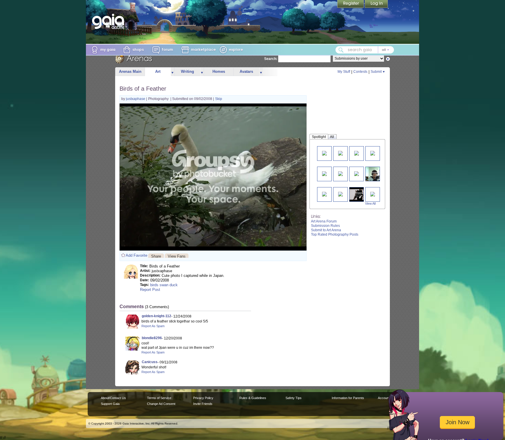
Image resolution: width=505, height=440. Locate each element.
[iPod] (340, 193)
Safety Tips (294, 398)
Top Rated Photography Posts (334, 234)
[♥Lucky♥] (372, 193)
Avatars (246, 71)
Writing (187, 71)
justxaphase (136, 99)
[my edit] (372, 153)
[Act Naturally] (359, 194)
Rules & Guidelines (252, 398)
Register (351, 4)
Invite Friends (202, 404)
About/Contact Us (113, 398)
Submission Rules (325, 226)
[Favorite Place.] (324, 153)
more (172, 72)
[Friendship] (324, 193)
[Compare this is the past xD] (375, 174)
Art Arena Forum (324, 221)
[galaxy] (340, 153)
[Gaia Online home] (109, 21)
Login (376, 4)
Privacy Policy (203, 398)
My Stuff (344, 72)
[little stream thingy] (340, 173)
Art (157, 71)
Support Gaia (110, 404)
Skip (218, 99)
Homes (218, 71)
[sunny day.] (356, 153)
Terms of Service (159, 398)
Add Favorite (136, 255)
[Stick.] (356, 173)
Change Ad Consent (161, 404)
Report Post (150, 289)
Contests (360, 72)
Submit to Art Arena (326, 230)
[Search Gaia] (341, 50)
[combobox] (364, 50)
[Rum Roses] (324, 173)
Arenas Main (130, 71)
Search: (270, 59)
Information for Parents (348, 398)
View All (370, 203)
